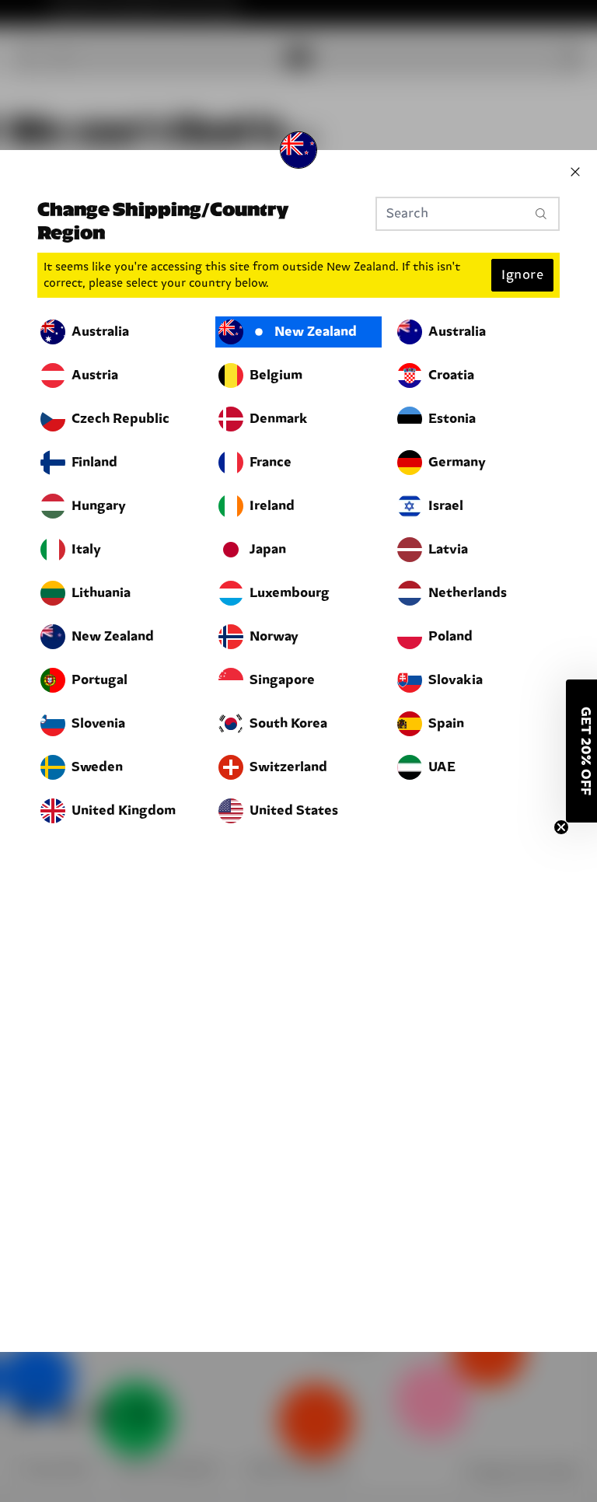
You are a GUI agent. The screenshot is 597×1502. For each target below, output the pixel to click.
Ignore (522, 275)
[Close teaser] (561, 827)
